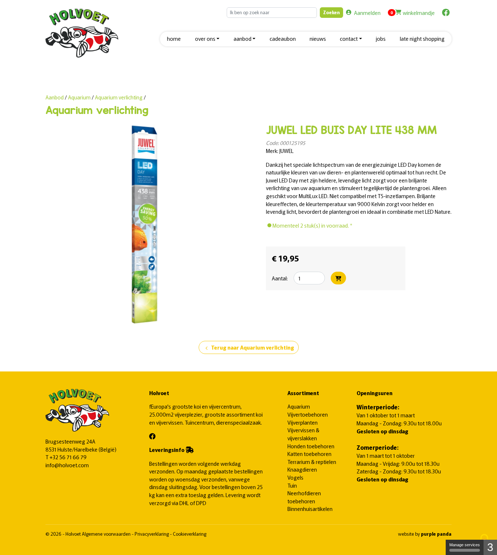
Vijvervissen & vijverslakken (303, 434)
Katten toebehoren (309, 453)
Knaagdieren (302, 469)
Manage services (464, 545)
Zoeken (331, 12)
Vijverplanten (302, 422)
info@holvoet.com (67, 465)
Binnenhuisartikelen (310, 508)
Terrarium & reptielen (311, 461)
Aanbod (54, 97)
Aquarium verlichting (119, 97)
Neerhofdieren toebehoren (304, 497)
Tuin (292, 485)
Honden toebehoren (310, 446)
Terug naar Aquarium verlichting (248, 347)
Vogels (295, 477)
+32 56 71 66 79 (68, 457)
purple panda (436, 533)
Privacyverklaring (152, 533)
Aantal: (280, 278)
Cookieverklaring (189, 533)
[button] (207, 39)
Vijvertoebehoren (307, 414)
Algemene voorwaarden (107, 533)
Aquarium (80, 97)
